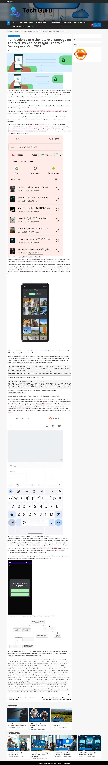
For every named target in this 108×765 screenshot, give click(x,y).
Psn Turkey (30, 686)
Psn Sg (14, 686)
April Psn (10, 663)
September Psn (56, 688)
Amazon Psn (65, 661)
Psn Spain (19, 686)
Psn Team (24, 686)
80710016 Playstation (56, 661)
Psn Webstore (25, 688)
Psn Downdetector (32, 677)
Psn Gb (14, 679)
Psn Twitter (36, 686)
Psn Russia (59, 684)
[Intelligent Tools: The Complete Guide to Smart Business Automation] (42, 743)
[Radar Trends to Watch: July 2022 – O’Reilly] (61, 715)
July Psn (30, 667)
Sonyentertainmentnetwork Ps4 (29, 689)
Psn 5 (66, 672)
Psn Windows (32, 688)
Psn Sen (10, 686)
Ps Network (29, 670)
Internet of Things (80, 23)
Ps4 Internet (53, 670)
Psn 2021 (45, 672)
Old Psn (10, 668)
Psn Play (65, 682)
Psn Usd (51, 686)
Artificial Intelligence (26, 23)
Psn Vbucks (56, 686)
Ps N (24, 670)
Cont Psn (53, 663)
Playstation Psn (59, 668)
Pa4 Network (22, 668)
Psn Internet (67, 679)
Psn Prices (28, 684)
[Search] (90, 24)
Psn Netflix (10, 682)
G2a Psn (57, 665)
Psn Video (62, 686)
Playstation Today (12, 670)
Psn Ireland (10, 681)
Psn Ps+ (38, 684)
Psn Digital (18, 677)
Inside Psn (10, 667)
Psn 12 (25, 672)
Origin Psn (15, 668)
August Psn (15, 663)
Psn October (30, 682)
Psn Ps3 (43, 684)
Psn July (26, 681)
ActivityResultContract (24, 360)
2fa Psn (39, 661)
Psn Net (65, 681)
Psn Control (39, 675)
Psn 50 (9, 674)
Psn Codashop (32, 675)
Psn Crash (57, 675)
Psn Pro (34, 684)
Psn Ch (21, 675)
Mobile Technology (18, 27)
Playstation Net (41, 668)
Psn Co (25, 675)
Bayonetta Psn (22, 663)
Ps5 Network (11, 672)
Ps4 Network (60, 670)
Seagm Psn (48, 688)
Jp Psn (25, 667)
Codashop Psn (46, 663)
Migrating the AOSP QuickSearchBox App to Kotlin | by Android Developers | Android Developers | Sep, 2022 (56, 697)
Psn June (31, 681)
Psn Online (36, 682)
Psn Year (39, 688)
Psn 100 (21, 672)
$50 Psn (26, 661)
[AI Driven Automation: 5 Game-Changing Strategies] (89, 743)
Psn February (55, 677)
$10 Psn (12, 661)
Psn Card (17, 675)
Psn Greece (30, 679)
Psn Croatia (63, 675)
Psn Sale (65, 684)
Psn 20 (30, 672)
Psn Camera (11, 675)
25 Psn (35, 661)
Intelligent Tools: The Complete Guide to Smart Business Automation (40, 754)
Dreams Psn (46, 665)
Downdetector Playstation (26, 665)
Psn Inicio (61, 679)
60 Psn (48, 661)
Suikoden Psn (11, 691)
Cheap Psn (39, 663)
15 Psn (30, 661)
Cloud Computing (41, 23)
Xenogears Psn (54, 691)
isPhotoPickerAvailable (16, 392)
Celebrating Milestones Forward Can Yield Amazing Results (38, 725)
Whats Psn (42, 691)
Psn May (53, 681)
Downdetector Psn (38, 665)
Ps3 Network (40, 670)
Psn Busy (64, 674)
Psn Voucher (11, 688)
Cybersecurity (55, 23)
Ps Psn (34, 670)
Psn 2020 (40, 672)
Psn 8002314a (15, 674)
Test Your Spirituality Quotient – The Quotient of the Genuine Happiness (22, 697)
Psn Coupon (51, 675)
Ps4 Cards (46, 670)
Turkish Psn (29, 691)
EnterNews (59, 763)
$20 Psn (17, 661)
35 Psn (43, 661)
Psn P (46, 682)
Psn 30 (54, 672)
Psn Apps (33, 674)
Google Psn (63, 665)
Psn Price (23, 684)
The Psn (17, 691)
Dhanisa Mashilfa (12, 50)
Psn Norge (23, 682)
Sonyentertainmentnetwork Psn (45, 689)
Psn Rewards (53, 684)
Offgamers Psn (65, 667)
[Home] (8, 23)
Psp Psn (43, 688)
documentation (19, 396)
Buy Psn (29, 663)
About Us (30, 27)
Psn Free (10, 679)
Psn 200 (35, 672)
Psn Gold (24, 679)
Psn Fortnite (62, 677)
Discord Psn (16, 665)
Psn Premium (17, 684)
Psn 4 (59, 672)
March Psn (41, 667)
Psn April (38, 674)
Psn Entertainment (42, 677)
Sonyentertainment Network (14, 689)
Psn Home (41, 679)
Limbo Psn (35, 667)
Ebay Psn (52, 665)
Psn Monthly (59, 681)
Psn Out (42, 682)
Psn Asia (43, 674)
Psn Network (17, 682)
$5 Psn (21, 661)
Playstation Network (13, 36)
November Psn (58, 667)
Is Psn (15, 667)
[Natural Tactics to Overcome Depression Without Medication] (17, 715)
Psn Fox (67, 677)
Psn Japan (16, 681)
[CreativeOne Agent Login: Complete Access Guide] (65, 743)
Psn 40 (62, 672)
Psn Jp (21, 681)
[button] (39, 81)
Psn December (11, 677)
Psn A (21, 674)
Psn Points (10, 684)
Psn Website (18, 688)
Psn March (47, 681)
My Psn (46, 667)
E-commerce (67, 23)
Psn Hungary (51, 679)
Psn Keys (36, 681)
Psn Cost (45, 675)
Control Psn (58, 663)
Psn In (57, 679)
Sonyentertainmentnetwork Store (61, 689)
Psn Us (46, 686)
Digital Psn (64, 663)
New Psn (51, 667)
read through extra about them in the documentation (52, 545)
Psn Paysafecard (58, 682)
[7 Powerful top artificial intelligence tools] (18, 743)
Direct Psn (10, 665)
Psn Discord (24, 677)
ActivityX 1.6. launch (42, 360)
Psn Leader (41, 681)
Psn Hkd (36, 679)
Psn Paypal (50, 682)
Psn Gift (19, 679)
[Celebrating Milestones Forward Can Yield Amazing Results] (39, 715)
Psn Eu (49, 677)
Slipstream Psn (64, 688)
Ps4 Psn (66, 670)
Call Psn (34, 663)
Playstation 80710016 (31, 668)
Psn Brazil (59, 674)
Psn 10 (16, 672)
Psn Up (42, 686)
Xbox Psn (48, 691)
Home (13, 23)
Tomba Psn (22, 691)
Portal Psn (20, 670)
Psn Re (47, 684)
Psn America (27, 674)
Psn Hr (46, 679)
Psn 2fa (50, 672)
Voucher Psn (36, 691)
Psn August (49, 674)
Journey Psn (20, 667)
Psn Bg (54, 674)
